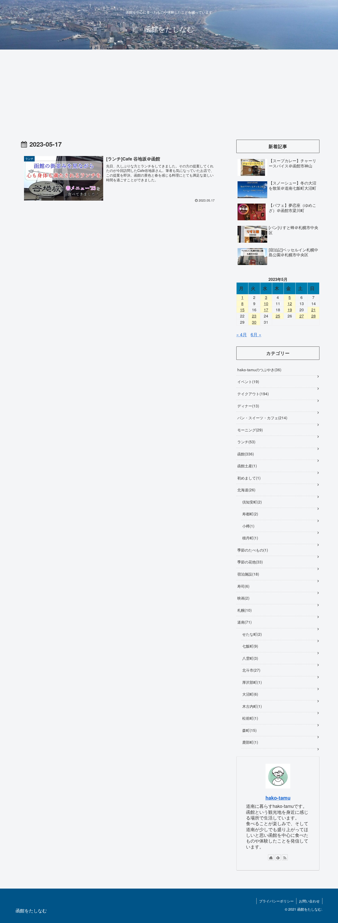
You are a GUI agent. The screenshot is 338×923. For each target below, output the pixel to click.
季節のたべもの (252, 550)
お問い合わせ (309, 900)
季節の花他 (249, 561)
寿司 (242, 586)
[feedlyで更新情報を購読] (278, 857)
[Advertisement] (169, 90)
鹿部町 (249, 742)
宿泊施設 (247, 574)
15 (242, 310)
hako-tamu (278, 797)
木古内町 (251, 706)
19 (290, 310)
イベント (247, 381)
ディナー (247, 405)
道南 (243, 622)
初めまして (248, 477)
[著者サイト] (271, 857)
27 (301, 316)
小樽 (247, 525)
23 (254, 316)
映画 (242, 598)
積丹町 (249, 537)
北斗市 (250, 670)
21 (313, 310)
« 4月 (241, 334)
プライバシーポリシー (276, 900)
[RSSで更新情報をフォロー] (285, 857)
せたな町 (251, 634)
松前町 (249, 718)
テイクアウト (252, 393)
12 (290, 303)
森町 (248, 730)
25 (278, 316)
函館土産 (246, 465)
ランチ (245, 441)
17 (266, 310)
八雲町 (249, 658)
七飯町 (249, 646)
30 (254, 322)
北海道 (245, 489)
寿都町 (249, 513)
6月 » (256, 334)
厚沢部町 (251, 682)
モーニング (249, 429)
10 (266, 303)
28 (313, 316)
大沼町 (249, 694)
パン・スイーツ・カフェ (261, 417)
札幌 (243, 610)
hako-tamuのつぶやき (258, 369)
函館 (245, 453)
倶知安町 (251, 501)
